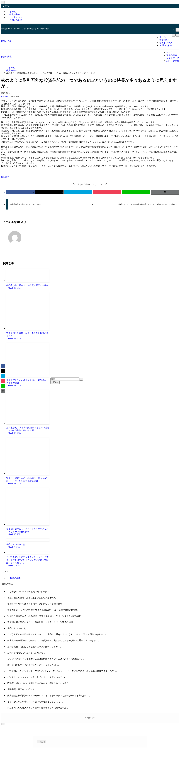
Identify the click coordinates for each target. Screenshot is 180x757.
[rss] (177, 26)
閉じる (56, 382)
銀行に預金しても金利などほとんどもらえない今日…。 (33, 665)
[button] (20, 192)
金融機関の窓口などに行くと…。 (23, 689)
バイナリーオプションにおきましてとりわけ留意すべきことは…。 (39, 677)
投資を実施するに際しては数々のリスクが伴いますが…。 (34, 647)
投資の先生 (6, 41)
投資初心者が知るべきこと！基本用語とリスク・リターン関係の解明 (40, 622)
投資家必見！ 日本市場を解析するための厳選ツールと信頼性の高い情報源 (42, 610)
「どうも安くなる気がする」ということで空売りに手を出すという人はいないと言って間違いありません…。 (59, 634)
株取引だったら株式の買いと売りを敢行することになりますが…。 (39, 708)
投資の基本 (4, 96)
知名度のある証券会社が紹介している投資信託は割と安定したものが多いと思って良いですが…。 (53, 640)
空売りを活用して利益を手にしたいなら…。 (28, 653)
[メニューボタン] (174, 35)
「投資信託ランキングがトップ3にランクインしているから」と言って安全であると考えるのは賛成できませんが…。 (62, 671)
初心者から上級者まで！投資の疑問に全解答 (28, 591)
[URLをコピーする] (165, 192)
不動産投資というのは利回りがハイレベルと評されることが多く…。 (40, 683)
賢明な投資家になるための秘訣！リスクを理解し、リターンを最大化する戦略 (44, 616)
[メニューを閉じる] (2, 2)
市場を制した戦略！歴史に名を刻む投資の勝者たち (31, 598)
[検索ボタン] (177, 35)
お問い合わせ (15, 20)
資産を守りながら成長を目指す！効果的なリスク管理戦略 (34, 604)
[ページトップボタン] (2, 724)
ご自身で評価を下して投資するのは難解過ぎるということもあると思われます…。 (46, 659)
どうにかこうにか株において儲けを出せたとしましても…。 (35, 701)
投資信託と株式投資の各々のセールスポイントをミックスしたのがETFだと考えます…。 (49, 695)
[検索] (177, 30)
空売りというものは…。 (19, 628)
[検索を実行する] (81, 379)
